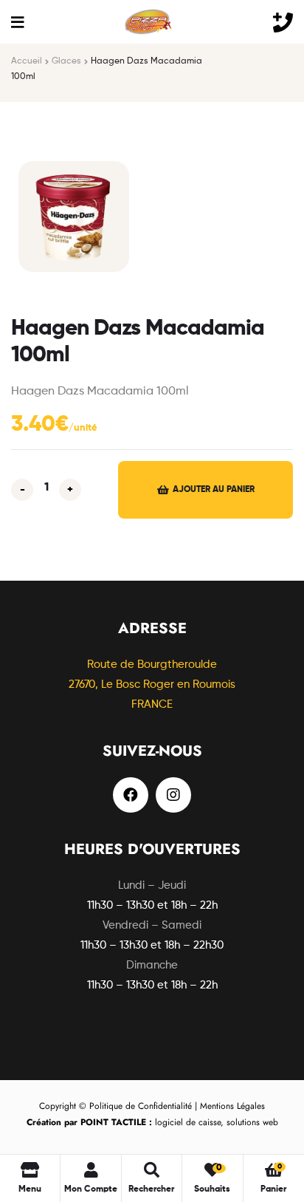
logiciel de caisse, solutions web (152, 1122)
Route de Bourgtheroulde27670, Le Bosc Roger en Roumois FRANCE (152, 684)
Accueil (26, 61)
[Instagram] (173, 795)
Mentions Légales (232, 1106)
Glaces (66, 61)
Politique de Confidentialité (140, 1106)
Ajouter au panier (214, 489)
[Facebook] (130, 795)
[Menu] (17, 22)
